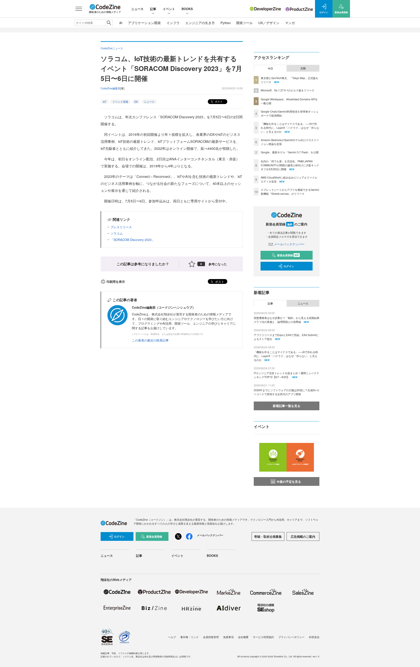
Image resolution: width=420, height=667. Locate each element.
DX (136, 101)
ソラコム (116, 233)
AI (120, 22)
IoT (104, 101)
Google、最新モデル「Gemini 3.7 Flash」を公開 (289, 152)
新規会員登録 (288, 255)
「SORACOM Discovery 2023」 (132, 239)
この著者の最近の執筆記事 (150, 340)
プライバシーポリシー (291, 637)
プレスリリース (121, 227)
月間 (303, 68)
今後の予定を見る (288, 481)
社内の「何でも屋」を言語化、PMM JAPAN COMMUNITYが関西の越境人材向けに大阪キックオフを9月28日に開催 (290, 165)
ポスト (218, 101)
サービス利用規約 (263, 637)
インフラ (173, 22)
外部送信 (314, 637)
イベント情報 (120, 101)
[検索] (108, 23)
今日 (270, 68)
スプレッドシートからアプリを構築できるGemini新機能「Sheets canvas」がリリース (290, 191)
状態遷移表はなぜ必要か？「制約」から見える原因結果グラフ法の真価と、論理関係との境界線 (286, 320)
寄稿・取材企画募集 (268, 536)
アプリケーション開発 (144, 22)
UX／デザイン (268, 22)
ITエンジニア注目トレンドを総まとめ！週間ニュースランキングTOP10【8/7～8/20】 (286, 375)
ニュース (137, 9)
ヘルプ (172, 637)
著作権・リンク (189, 637)
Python (225, 22)
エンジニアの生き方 (200, 22)
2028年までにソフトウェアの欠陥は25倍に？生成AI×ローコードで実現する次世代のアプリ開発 (286, 392)
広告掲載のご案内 (303, 536)
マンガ (290, 22)
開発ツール (244, 22)
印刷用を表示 (116, 281)
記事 (153, 9)
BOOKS (187, 9)
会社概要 (243, 637)
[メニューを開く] (79, 9)
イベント (169, 9)
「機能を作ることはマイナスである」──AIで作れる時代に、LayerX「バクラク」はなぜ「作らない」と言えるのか (290, 127)
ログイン (289, 266)
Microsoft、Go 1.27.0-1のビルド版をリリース (287, 90)
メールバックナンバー (289, 244)
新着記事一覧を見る (286, 405)
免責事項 (228, 637)
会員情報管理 (211, 637)
